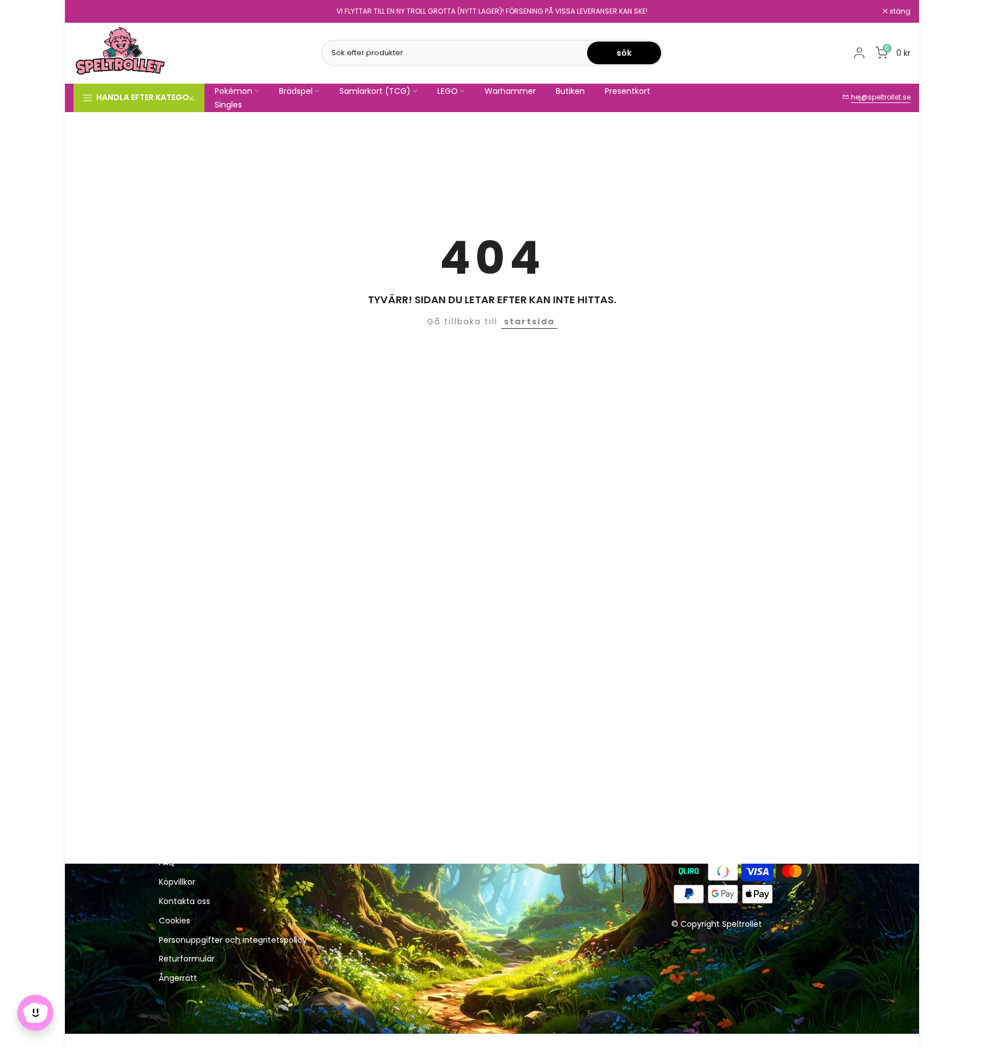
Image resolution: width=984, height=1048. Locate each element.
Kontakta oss (184, 901)
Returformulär (187, 959)
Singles (228, 104)
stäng (90, 11)
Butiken (570, 91)
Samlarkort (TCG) (375, 91)
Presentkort (627, 91)
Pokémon (233, 91)
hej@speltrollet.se (881, 97)
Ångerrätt (178, 978)
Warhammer (510, 91)
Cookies (174, 920)
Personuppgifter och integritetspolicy (233, 940)
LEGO (447, 91)
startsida (529, 321)
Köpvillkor (177, 882)
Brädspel (296, 91)
